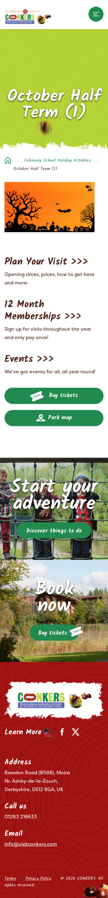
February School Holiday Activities (57, 160)
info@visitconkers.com (30, 844)
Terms (10, 878)
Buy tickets (62, 395)
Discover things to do (54, 531)
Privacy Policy (38, 878)
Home (7, 160)
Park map (59, 418)
